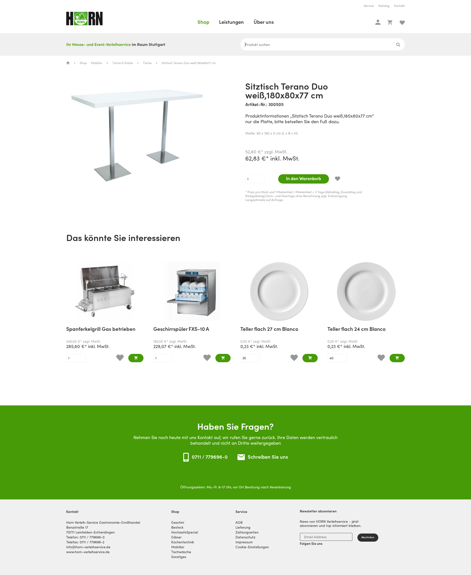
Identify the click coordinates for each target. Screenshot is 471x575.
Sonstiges (178, 557)
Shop (203, 22)
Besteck (177, 527)
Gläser (176, 537)
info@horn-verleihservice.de (88, 547)
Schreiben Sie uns (268, 457)
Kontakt (399, 6)
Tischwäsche (181, 552)
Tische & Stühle (122, 63)
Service (369, 6)
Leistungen (231, 22)
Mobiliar (96, 63)
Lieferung (243, 527)
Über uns (264, 22)
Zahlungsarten (247, 532)
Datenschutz (245, 537)
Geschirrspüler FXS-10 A (181, 329)
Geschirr (177, 522)
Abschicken (367, 537)
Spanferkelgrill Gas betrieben (100, 329)
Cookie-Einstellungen (252, 547)
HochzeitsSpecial (184, 532)
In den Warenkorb (303, 178)
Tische (147, 63)
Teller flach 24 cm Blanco (356, 329)
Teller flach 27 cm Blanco (269, 329)
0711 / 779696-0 (210, 457)
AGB (239, 522)
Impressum (244, 542)
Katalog (384, 6)
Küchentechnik (182, 542)
